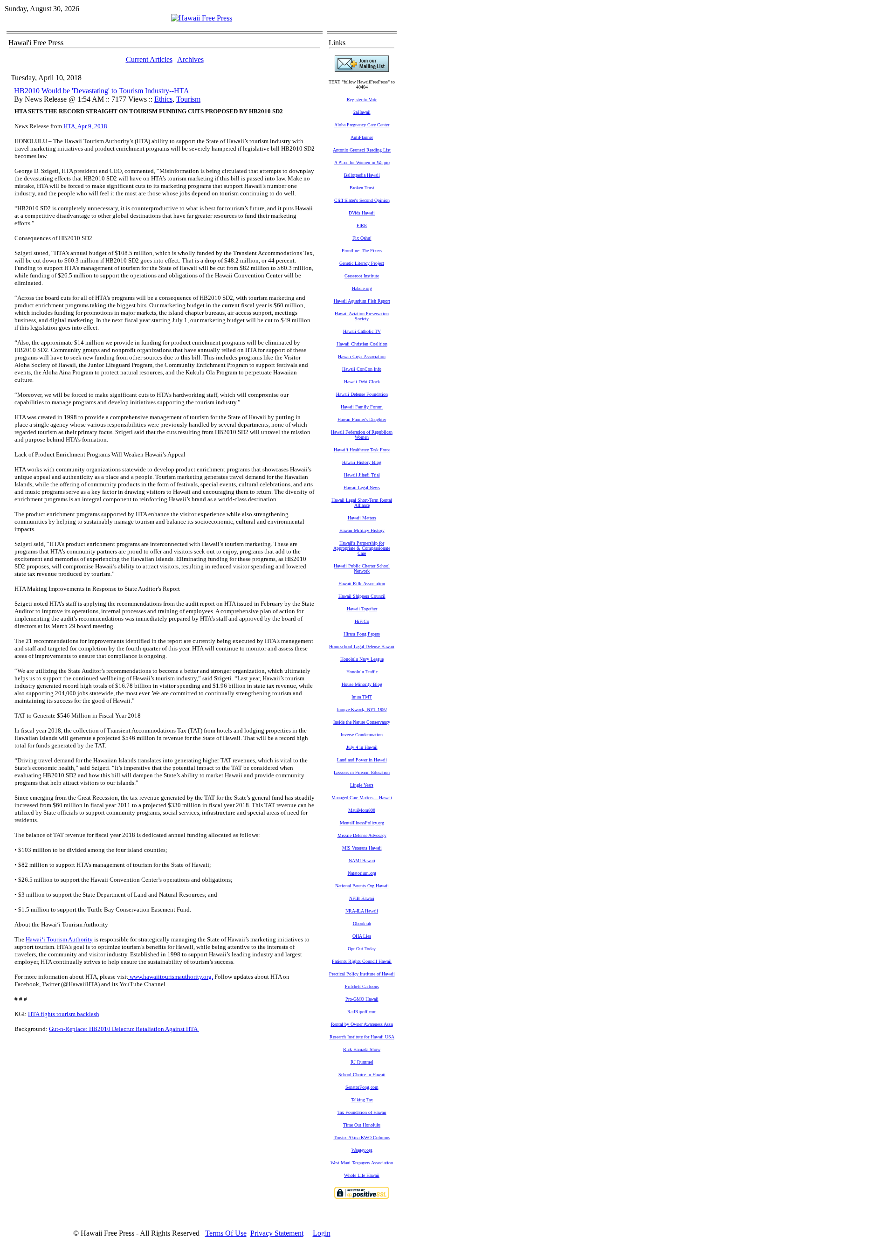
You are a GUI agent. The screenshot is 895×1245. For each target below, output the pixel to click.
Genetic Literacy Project (361, 263)
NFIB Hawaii (361, 898)
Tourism (188, 99)
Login (321, 1233)
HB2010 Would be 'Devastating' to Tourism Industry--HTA (101, 91)
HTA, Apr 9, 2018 (85, 126)
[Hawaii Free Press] (201, 18)
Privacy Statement (276, 1233)
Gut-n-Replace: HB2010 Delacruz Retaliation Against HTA (123, 1028)
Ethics (163, 99)
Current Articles (149, 59)
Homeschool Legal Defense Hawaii (361, 646)
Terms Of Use (226, 1233)
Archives (190, 59)
